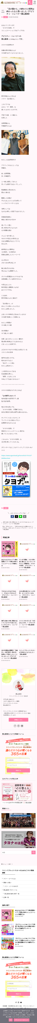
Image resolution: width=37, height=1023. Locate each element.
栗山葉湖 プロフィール (10, 890)
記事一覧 (6, 897)
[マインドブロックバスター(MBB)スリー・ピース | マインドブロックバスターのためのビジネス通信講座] (14, 2)
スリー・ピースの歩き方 (11, 886)
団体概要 (5, 1006)
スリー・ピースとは (9, 878)
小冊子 (5, 17)
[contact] (22, 726)
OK (11, 1020)
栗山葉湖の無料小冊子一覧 (12, 893)
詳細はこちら (18, 720)
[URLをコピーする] (24, 516)
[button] (12, 516)
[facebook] (15, 726)
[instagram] (18, 726)
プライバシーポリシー (28, 1006)
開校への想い (7, 882)
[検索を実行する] (33, 852)
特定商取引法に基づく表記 (15, 1006)
